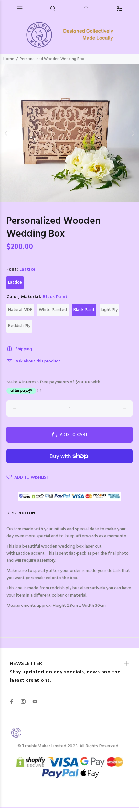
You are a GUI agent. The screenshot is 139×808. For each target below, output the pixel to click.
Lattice (15, 282)
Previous (6, 133)
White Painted (53, 310)
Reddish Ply (19, 326)
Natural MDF (20, 310)
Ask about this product (38, 361)
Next (133, 133)
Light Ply (109, 310)
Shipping (24, 349)
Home (8, 59)
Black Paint (84, 310)
